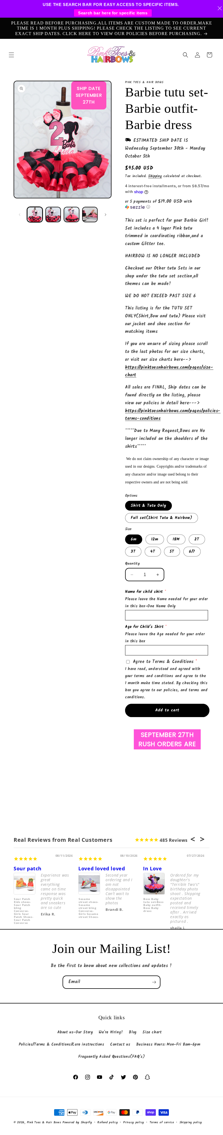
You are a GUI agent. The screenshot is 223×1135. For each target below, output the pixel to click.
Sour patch (28, 868)
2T (196, 539)
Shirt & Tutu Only (148, 506)
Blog (133, 1032)
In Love (152, 868)
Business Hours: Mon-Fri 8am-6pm (168, 1045)
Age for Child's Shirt (144, 627)
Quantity (132, 564)
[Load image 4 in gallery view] (90, 215)
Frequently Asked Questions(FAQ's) (111, 1057)
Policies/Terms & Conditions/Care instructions (61, 1045)
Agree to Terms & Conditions (163, 661)
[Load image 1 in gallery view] (35, 215)
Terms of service (162, 1122)
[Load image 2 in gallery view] (53, 215)
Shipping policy (190, 1122)
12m (154, 539)
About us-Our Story (75, 1032)
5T (172, 552)
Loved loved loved (101, 868)
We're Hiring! (111, 1032)
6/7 (192, 552)
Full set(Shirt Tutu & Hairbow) (161, 518)
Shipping (155, 176)
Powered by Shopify (77, 1122)
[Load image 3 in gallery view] (71, 215)
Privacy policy (133, 1122)
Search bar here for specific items (112, 13)
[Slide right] (106, 215)
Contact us (120, 1045)
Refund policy (107, 1122)
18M (176, 539)
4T (152, 552)
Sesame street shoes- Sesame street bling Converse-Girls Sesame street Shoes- (89, 908)
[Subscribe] (154, 982)
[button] (11, 55)
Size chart (152, 1032)
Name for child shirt (144, 592)
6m (134, 539)
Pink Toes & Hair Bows (44, 1122)
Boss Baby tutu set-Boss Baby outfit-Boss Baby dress (153, 905)
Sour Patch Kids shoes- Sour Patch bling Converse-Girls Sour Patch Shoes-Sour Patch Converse (23, 908)
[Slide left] (20, 215)
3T (133, 552)
